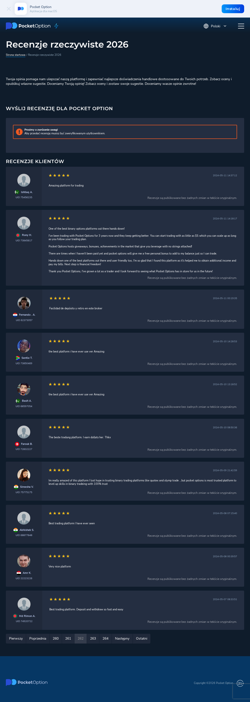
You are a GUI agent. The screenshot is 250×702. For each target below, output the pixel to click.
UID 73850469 (24, 363)
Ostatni (141, 638)
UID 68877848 (24, 535)
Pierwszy (16, 638)
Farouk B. (27, 444)
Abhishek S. (27, 530)
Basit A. (27, 401)
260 (56, 638)
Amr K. (27, 573)
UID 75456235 (24, 197)
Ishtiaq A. (27, 192)
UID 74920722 (24, 621)
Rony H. (27, 235)
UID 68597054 (24, 406)
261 (68, 638)
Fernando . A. (27, 315)
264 (105, 638)
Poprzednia (37, 638)
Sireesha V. (27, 487)
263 (93, 638)
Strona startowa (15, 55)
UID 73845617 (24, 240)
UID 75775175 (24, 492)
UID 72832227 (24, 449)
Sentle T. (26, 358)
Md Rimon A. (27, 616)
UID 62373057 (24, 320)
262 (80, 638)
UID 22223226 (24, 578)
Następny (122, 638)
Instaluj (233, 9)
